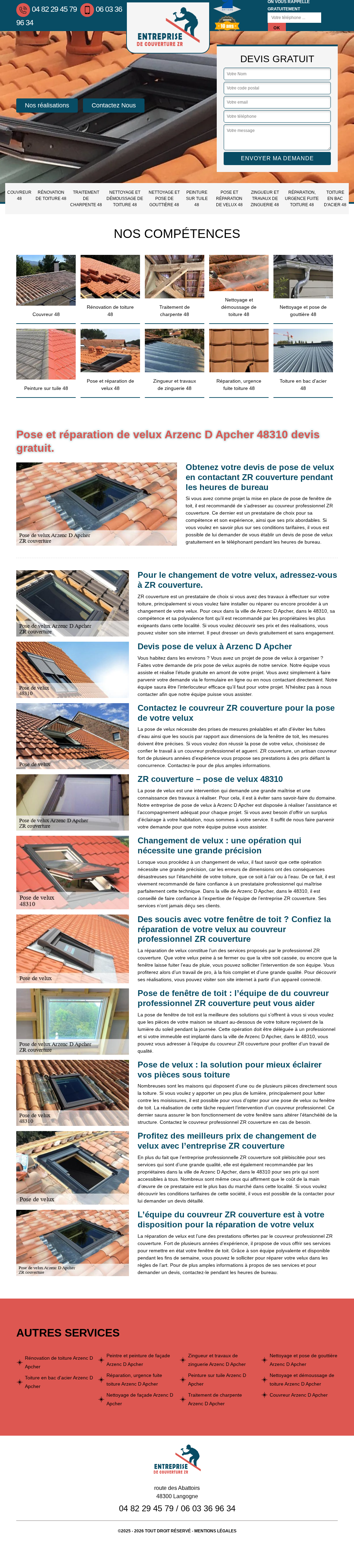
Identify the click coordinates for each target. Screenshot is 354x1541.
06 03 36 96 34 (208, 1508)
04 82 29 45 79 (54, 9)
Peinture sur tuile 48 (197, 198)
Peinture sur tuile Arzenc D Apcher (217, 1379)
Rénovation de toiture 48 (51, 195)
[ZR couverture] (168, 28)
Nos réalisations (47, 105)
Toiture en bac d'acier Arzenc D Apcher (59, 1382)
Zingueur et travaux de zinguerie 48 (265, 198)
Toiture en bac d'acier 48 (335, 198)
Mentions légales (215, 1531)
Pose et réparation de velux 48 (229, 198)
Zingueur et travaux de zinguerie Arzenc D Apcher (217, 1360)
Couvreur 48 (19, 195)
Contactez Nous (114, 105)
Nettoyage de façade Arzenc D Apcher (139, 1399)
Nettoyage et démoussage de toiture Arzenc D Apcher (302, 1379)
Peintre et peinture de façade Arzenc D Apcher (138, 1360)
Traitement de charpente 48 (86, 198)
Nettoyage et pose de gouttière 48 (164, 198)
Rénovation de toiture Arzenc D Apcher (59, 1362)
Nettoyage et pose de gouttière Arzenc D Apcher (303, 1360)
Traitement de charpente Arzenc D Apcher (215, 1399)
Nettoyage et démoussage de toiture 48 (124, 198)
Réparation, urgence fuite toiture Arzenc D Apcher (134, 1379)
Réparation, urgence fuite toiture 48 (302, 198)
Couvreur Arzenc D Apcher (299, 1395)
